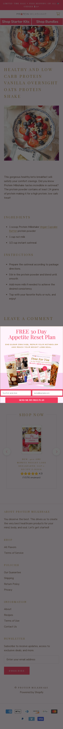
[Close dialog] (60, 329)
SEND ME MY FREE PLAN (31, 400)
